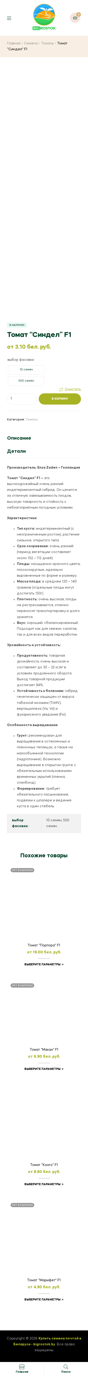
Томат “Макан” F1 (44, 1049)
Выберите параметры (42, 964)
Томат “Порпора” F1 (44, 945)
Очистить (73, 389)
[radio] (26, 370)
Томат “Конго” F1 (44, 1165)
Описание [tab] (19, 438)
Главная (13, 43)
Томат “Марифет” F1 (44, 1280)
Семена (31, 43)
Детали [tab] (16, 451)
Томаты (47, 43)
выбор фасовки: (21, 360)
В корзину (60, 399)
